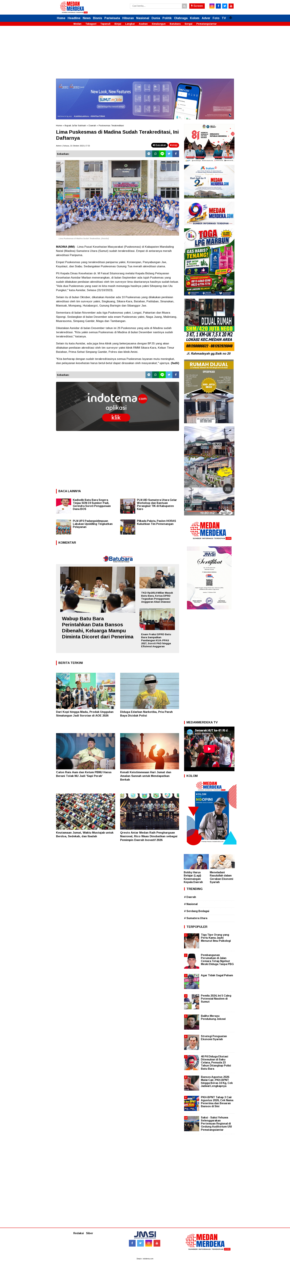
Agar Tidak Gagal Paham (217, 975)
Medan (77, 23)
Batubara (175, 23)
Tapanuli (105, 23)
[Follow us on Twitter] (140, 1243)
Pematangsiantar (206, 23)
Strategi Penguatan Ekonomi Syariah (214, 1038)
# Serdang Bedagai (196, 911)
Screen (198, 6)
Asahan (143, 23)
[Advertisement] (145, 55)
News (87, 18)
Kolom (194, 18)
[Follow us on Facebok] (132, 1243)
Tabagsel (90, 23)
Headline (74, 18)
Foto (216, 18)
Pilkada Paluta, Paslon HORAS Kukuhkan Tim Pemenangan (156, 522)
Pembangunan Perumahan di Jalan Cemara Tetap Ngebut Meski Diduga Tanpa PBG (217, 960)
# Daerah (190, 897)
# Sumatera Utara (195, 918)
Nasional (142, 18)
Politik (167, 18)
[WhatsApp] (155, 153)
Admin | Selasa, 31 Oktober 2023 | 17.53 (73, 146)
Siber (89, 1233)
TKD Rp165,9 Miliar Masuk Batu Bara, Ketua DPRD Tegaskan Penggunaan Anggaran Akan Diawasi (157, 597)
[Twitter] (169, 153)
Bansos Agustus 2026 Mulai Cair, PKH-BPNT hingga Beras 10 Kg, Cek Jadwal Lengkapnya (217, 1082)
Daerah (92, 125)
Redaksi (78, 1233)
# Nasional (191, 904)
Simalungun (159, 23)
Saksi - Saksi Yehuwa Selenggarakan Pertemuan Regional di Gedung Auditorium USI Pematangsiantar (216, 1123)
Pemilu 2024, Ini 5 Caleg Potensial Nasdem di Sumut (216, 998)
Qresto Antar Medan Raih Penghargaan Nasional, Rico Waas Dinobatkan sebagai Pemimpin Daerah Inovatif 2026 (148, 836)
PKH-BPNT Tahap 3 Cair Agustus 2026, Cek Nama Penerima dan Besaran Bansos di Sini (217, 1102)
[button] (230, 16)
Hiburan (128, 18)
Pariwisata (112, 18)
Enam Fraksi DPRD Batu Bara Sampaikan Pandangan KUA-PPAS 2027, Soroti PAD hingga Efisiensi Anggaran (156, 640)
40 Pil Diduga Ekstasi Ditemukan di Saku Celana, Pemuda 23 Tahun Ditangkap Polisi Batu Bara (216, 1062)
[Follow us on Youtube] (157, 1243)
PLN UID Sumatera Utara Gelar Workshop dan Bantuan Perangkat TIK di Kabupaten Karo (157, 504)
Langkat (130, 23)
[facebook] (218, 6)
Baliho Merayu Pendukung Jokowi (213, 1017)
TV (224, 18)
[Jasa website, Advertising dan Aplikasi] (117, 433)
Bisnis (97, 18)
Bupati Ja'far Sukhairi (75, 125)
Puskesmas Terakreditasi (111, 125)
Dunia (156, 18)
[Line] (162, 153)
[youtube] (231, 6)
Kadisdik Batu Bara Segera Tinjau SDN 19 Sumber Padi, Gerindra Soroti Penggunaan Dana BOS (92, 504)
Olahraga (181, 18)
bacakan (160, 145)
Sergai (188, 23)
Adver (206, 18)
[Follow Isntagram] (148, 1243)
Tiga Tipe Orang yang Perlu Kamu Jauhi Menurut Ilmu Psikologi (216, 937)
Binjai (117, 23)
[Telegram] (149, 153)
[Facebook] (175, 153)
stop (174, 145)
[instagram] (211, 6)
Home (61, 18)
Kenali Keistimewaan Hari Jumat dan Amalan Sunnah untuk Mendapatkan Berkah (145, 776)
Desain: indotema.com (145, 1259)
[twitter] (224, 6)
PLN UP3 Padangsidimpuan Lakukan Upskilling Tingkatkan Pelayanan (93, 523)
